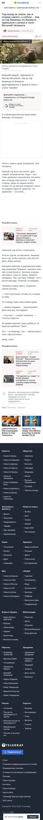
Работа (28, 460)
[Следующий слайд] (40, 8)
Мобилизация (29, 612)
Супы (27, 716)
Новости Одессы (11, 468)
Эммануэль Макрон (8, 668)
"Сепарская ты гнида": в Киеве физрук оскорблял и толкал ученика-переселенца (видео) (27, 380)
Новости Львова (11, 472)
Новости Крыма (10, 493)
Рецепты (27, 703)
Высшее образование (30, 481)
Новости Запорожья (8, 477)
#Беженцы (11, 408)
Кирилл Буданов (10, 679)
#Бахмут (21, 408)
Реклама (6, 776)
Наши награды (9, 780)
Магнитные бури (32, 600)
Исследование (31, 563)
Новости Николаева (8, 498)
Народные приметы (29, 660)
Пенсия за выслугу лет (12, 734)
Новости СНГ (9, 588)
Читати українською (10, 36)
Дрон (6, 559)
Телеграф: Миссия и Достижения (17, 797)
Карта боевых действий (9, 618)
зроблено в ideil (8, 812)
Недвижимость (10, 522)
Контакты (7, 784)
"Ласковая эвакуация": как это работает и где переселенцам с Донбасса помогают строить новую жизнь (27, 238)
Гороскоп (28, 576)
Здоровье (27, 542)
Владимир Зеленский (8, 653)
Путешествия (30, 588)
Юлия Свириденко (11, 695)
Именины (29, 677)
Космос (7, 551)
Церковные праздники (29, 653)
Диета (27, 555)
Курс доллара (9, 530)
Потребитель (30, 580)
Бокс (27, 516)
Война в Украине (9, 612)
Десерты (28, 720)
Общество (27, 451)
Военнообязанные (32, 629)
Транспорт (8, 518)
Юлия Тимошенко (11, 687)
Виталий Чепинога (14, 31)
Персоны (6, 647)
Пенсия (5, 703)
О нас (5, 760)
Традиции (29, 665)
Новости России (10, 584)
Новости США (10, 580)
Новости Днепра (11, 464)
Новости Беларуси (11, 596)
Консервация (30, 712)
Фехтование (30, 532)
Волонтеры (8, 636)
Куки (20, 817)
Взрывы (7, 623)
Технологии (8, 547)
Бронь (27, 621)
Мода (27, 584)
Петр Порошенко (11, 683)
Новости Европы (11, 576)
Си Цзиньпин (9, 663)
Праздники (28, 647)
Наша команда (9, 788)
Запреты (28, 669)
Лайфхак (28, 596)
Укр (39, 3)
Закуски (28, 728)
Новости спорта (30, 507)
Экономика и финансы (8, 508)
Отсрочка (29, 625)
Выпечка (28, 708)
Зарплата (29, 456)
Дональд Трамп (10, 659)
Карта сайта (8, 792)
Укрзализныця (10, 534)
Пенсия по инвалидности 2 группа (10, 714)
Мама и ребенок (31, 547)
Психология (30, 559)
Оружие (7, 631)
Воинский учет (31, 633)
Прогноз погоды (31, 490)
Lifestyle (26, 571)
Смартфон (8, 563)
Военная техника (11, 640)
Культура (28, 592)
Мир (4, 571)
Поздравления (31, 604)
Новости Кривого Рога (11, 483)
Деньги (7, 514)
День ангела (30, 673)
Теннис (28, 520)
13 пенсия (8, 708)
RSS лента (7, 801)
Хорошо (33, 817)
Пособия (28, 486)
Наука (4, 542)
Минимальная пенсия (9, 728)
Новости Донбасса (11, 489)
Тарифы (7, 526)
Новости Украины (19, 229)
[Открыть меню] (3, 3)
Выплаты (29, 464)
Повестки (29, 617)
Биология (8, 555)
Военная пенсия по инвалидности (12, 722)
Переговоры (9, 627)
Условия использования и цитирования (19, 772)
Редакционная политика (13, 768)
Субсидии (29, 468)
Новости (6, 451)
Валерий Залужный (8, 674)
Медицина (29, 472)
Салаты (28, 724)
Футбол (28, 512)
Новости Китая (10, 592)
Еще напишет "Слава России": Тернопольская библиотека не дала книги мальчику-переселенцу (27, 361)
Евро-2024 (29, 528)
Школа (27, 476)
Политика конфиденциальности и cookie (20, 764)
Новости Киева (19, 372)
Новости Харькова (11, 460)
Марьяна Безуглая (11, 691)
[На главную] (21, 3)
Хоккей (28, 524)
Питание (28, 551)
